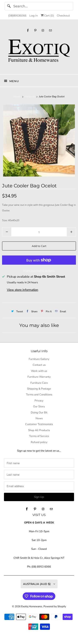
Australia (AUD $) (37, 584)
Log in (33, 15)
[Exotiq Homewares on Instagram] (43, 30)
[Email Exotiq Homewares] (50, 30)
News (39, 418)
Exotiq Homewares (31, 606)
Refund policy (39, 442)
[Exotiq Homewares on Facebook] (28, 30)
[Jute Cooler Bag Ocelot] (39, 140)
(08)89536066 (17, 15)
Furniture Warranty (39, 377)
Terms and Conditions (39, 394)
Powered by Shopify (54, 606)
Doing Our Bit (39, 412)
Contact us (39, 365)
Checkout (63, 15)
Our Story (39, 406)
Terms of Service (39, 436)
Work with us (39, 371)
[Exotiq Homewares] (39, 53)
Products (30, 96)
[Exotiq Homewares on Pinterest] (35, 30)
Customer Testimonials (39, 424)
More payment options (39, 270)
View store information (22, 290)
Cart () (48, 15)
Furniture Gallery (39, 359)
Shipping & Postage (39, 389)
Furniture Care (39, 383)
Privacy (39, 401)
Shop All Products (39, 430)
